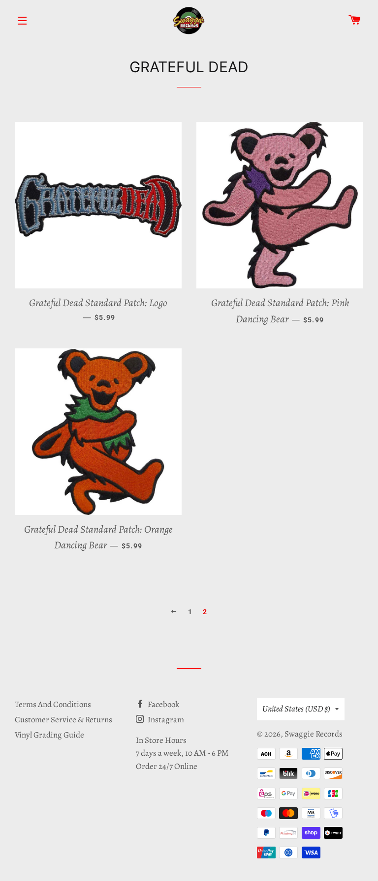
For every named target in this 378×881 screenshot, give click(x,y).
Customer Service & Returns (63, 719)
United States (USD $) (296, 708)
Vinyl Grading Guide (49, 734)
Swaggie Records (313, 733)
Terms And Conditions (53, 704)
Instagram (165, 719)
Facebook (162, 704)
